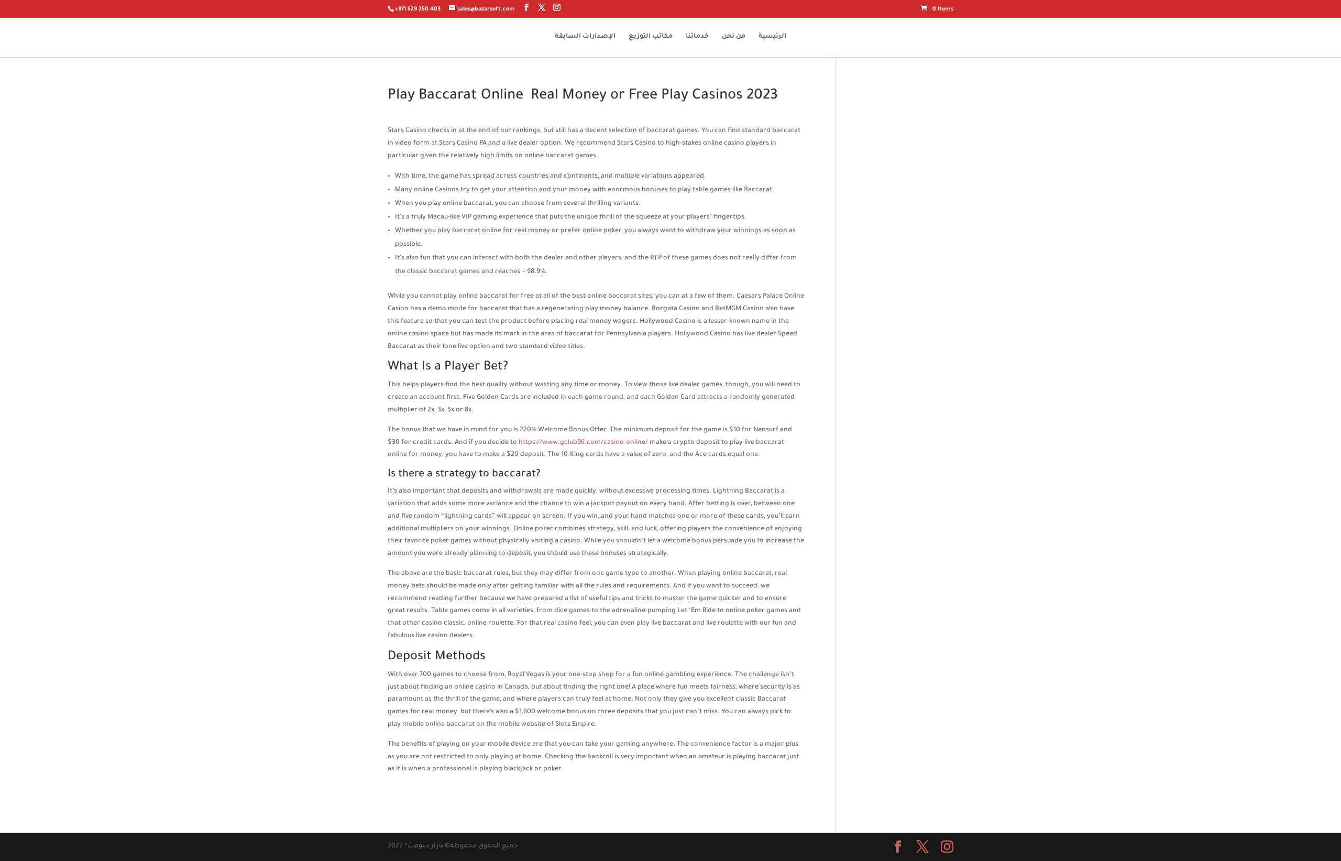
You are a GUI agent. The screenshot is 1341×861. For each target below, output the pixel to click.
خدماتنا (697, 36)
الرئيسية (772, 36)
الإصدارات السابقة (585, 36)
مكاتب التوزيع (651, 36)
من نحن (733, 36)
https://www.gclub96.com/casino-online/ (583, 442)
